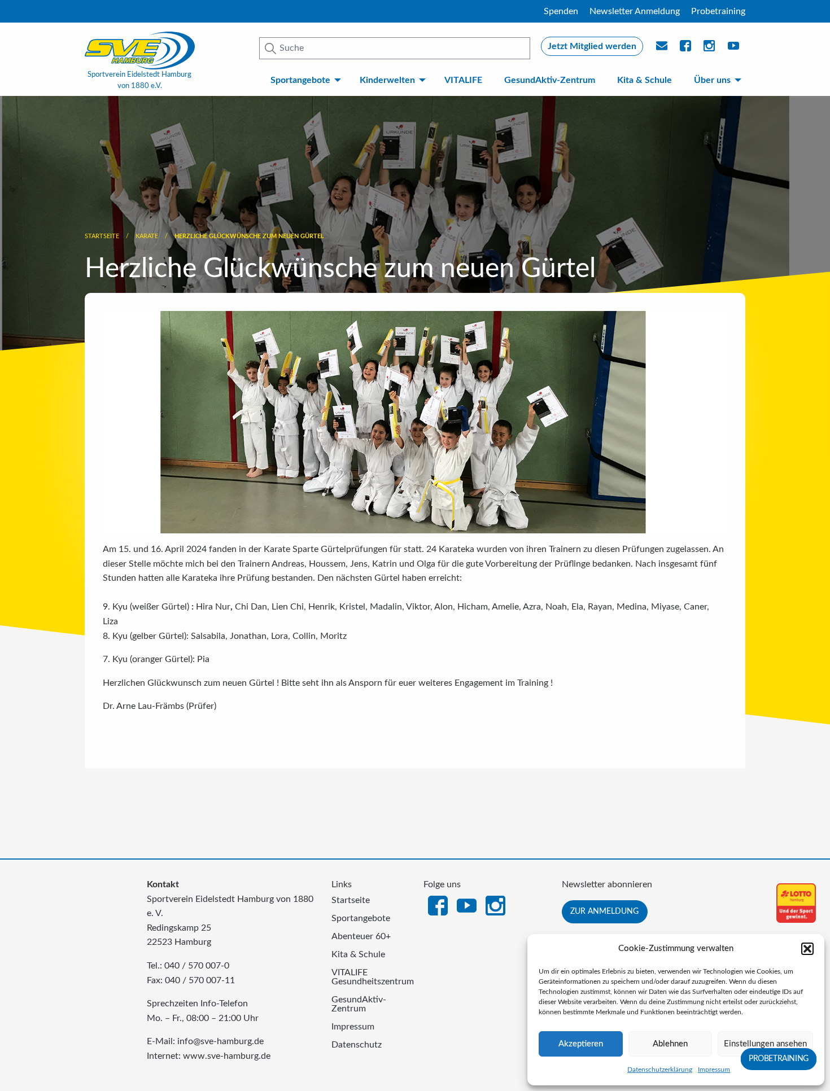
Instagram (495, 905)
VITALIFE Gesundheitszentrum (369, 977)
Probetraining (718, 11)
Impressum (714, 1069)
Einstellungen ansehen (765, 1044)
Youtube (734, 49)
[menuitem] (303, 80)
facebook (686, 49)
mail (662, 49)
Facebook (438, 905)
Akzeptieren (580, 1044)
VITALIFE (463, 80)
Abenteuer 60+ (361, 936)
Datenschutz (356, 1044)
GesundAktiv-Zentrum (549, 80)
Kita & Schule (644, 80)
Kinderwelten (387, 80)
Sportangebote (300, 80)
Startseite (102, 236)
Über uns (712, 80)
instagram (710, 49)
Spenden (561, 11)
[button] (807, 948)
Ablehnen (670, 1044)
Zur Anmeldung (604, 911)
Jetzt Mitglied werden (592, 46)
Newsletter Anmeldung (634, 11)
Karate (147, 236)
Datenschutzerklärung (659, 1069)
